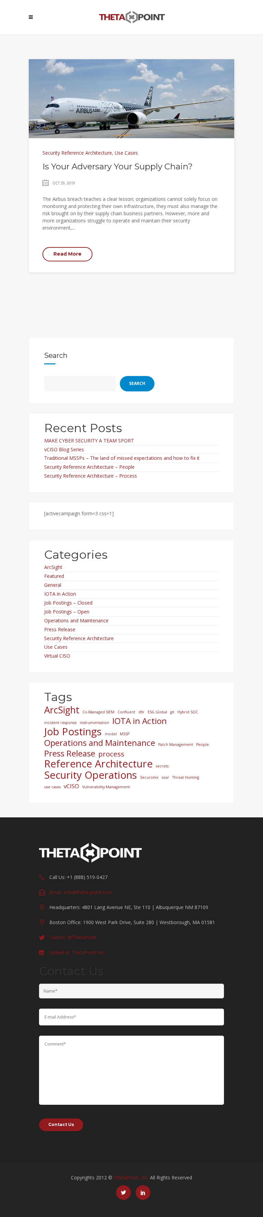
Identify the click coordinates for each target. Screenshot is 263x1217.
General (52, 585)
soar (165, 777)
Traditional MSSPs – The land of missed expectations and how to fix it (122, 458)
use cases (52, 787)
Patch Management (175, 744)
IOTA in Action (60, 594)
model (111, 734)
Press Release (59, 629)
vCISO (71, 786)
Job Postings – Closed (68, 602)
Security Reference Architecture (77, 153)
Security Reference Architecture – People (89, 467)
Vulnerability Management (106, 787)
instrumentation (94, 722)
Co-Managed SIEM (98, 712)
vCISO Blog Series (64, 449)
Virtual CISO (57, 655)
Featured (54, 576)
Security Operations (90, 775)
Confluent (126, 712)
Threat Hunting (185, 777)
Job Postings (73, 731)
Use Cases (126, 153)
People (202, 744)
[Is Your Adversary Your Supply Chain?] (131, 98)
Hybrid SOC (187, 712)
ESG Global (157, 712)
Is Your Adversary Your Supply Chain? (117, 166)
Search (55, 355)
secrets (162, 766)
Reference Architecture (98, 763)
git (172, 712)
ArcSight (53, 567)
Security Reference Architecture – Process (90, 475)
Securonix (149, 777)
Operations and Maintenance (76, 620)
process (111, 753)
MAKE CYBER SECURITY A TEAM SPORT (89, 440)
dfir (141, 712)
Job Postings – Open (66, 611)
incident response (60, 722)
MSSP (124, 734)
